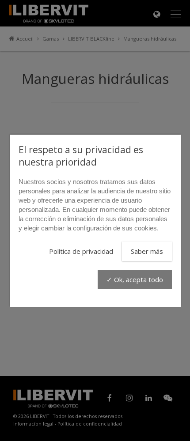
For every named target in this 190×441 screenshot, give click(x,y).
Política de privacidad (81, 251)
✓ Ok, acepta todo (134, 279)
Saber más (147, 251)
